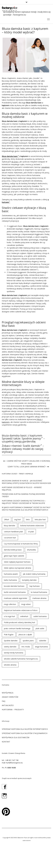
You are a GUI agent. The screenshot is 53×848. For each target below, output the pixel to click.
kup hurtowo (35, 586)
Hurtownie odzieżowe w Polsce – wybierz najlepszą (22, 488)
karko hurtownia (10, 580)
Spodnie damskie (11, 640)
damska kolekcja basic (13, 550)
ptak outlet (40, 628)
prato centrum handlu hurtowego (17, 628)
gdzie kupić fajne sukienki (14, 556)
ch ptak (31, 531)
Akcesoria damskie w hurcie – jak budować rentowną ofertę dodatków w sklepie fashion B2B (26, 481)
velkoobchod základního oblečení (23, 269)
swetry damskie (10, 646)
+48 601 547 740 (11, 760)
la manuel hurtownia (39, 592)
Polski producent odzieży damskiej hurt (19, 622)
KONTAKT (6, 741)
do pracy (14, 162)
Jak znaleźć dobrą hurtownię (34, 574)
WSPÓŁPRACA (7, 693)
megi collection (10, 604)
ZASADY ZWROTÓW (10, 697)
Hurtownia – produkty (13, 709)
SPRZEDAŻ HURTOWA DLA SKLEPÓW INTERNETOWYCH (25, 729)
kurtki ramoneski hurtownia (15, 592)
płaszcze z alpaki (25, 634)
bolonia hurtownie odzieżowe (32, 525)
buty (8, 283)
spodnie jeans (28, 640)
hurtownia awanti (11, 574)
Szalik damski (31, 445)
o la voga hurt (9, 616)
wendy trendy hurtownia (13, 653)
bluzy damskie (9, 525)
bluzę (9, 259)
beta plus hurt (40, 519)
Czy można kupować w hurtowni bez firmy (21, 544)
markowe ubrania (39, 598)
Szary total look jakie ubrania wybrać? (27, 466)
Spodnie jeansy (31, 438)
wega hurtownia (41, 646)
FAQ (3, 701)
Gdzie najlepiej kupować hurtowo (17, 562)
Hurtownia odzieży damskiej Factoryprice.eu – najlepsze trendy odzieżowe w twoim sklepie (24, 502)
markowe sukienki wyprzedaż (15, 598)
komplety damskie (29, 580)
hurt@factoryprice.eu (14, 762)
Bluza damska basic (10, 156)
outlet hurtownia (40, 616)
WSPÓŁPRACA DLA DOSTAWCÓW (15, 737)
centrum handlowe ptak (13, 531)
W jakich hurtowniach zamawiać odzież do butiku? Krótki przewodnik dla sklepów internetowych (26, 508)
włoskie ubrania (10, 665)
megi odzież (26, 604)
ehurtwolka (31, 550)
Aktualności (8, 705)
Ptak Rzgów (8, 634)
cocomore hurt (10, 537)
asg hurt (17, 519)
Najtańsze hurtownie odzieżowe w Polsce (20, 610)
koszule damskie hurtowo (14, 586)
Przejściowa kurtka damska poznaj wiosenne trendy (23, 495)
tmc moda (26, 646)
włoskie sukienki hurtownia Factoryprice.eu (21, 659)
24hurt (6, 519)
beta (28, 519)
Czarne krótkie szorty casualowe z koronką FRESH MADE (28, 462)
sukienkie (42, 640)
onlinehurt (24, 616)
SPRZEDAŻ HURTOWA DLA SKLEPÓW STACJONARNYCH (24, 733)
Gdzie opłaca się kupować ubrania (17, 568)
